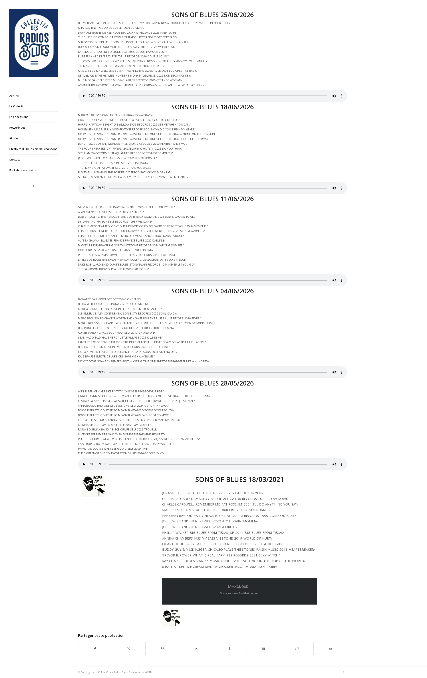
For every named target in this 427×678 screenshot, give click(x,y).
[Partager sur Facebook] (95, 648)
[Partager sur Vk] (263, 648)
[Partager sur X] (128, 648)
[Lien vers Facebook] (33, 186)
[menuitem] (33, 96)
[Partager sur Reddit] (296, 648)
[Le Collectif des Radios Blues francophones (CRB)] (33, 43)
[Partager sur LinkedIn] (196, 648)
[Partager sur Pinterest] (162, 648)
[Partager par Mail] (330, 648)
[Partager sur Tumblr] (229, 648)
